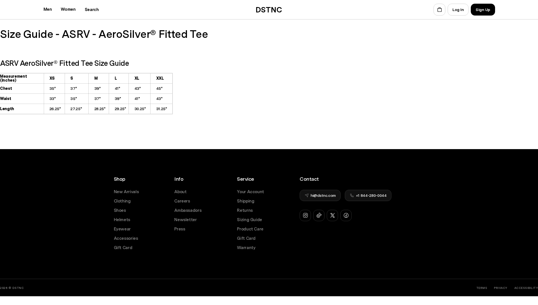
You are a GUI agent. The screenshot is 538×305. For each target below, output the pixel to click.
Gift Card (123, 248)
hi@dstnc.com (323, 195)
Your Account (250, 192)
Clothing (122, 201)
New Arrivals (126, 192)
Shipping (245, 201)
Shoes (120, 210)
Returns (245, 210)
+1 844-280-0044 (371, 195)
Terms (481, 287)
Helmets (122, 220)
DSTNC (18, 287)
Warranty (246, 248)
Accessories (126, 238)
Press (179, 229)
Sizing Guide (249, 220)
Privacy (500, 287)
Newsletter (185, 220)
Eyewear (122, 229)
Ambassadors (187, 210)
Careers (182, 201)
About (180, 192)
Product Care (250, 229)
